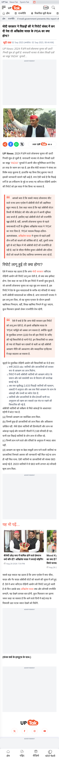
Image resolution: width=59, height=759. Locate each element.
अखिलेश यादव (24, 236)
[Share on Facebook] (10, 144)
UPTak (5, 2)
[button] (24, 548)
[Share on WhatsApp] (16, 144)
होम (7, 13)
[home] (29, 722)
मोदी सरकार (37, 271)
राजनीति (22, 13)
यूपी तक (7, 42)
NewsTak (14, 2)
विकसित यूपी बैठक (43, 13)
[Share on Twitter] (22, 144)
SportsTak (24, 2)
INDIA (14, 163)
